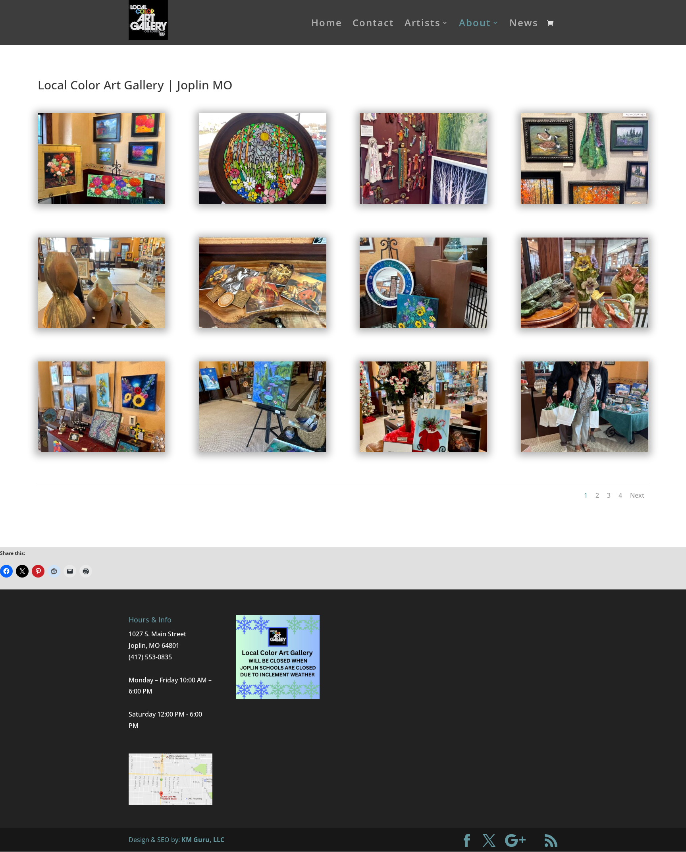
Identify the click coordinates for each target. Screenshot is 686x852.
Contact (373, 24)
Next (637, 495)
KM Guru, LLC (202, 839)
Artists (423, 24)
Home (326, 24)
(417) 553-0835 (150, 657)
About (475, 24)
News (523, 24)
